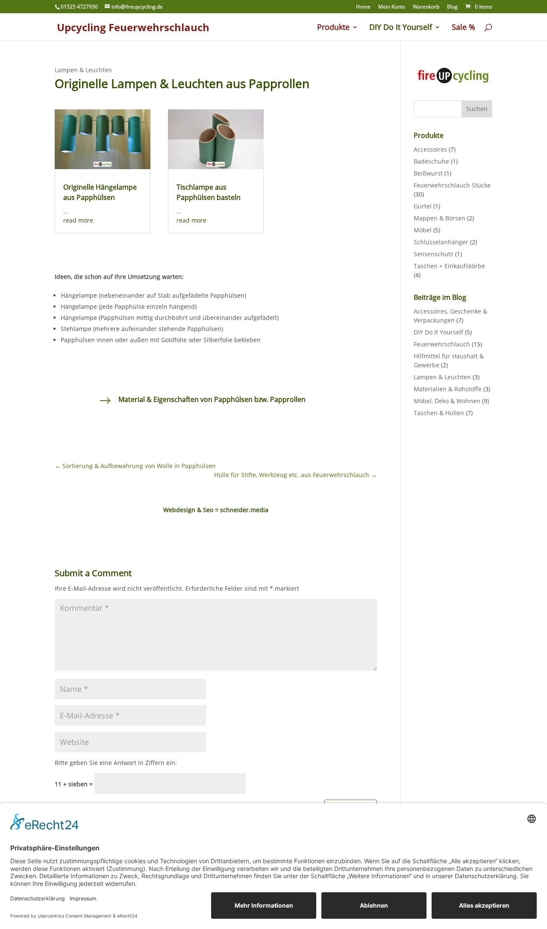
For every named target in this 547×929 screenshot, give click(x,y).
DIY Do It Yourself (400, 28)
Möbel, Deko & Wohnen (447, 401)
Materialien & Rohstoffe (448, 389)
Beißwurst (428, 173)
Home (363, 7)
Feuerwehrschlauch (442, 344)
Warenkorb (426, 7)
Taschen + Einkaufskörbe (449, 266)
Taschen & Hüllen (439, 413)
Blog (452, 7)
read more (78, 220)
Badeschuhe (431, 161)
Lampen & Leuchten (83, 70)
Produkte (333, 28)
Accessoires (430, 149)
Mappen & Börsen (439, 218)
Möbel (423, 230)
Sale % (463, 28)
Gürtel (423, 206)
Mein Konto (391, 7)
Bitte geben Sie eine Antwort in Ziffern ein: (116, 763)
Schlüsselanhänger (441, 242)
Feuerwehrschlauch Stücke (452, 185)
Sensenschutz (433, 254)
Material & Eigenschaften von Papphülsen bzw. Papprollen (212, 399)
